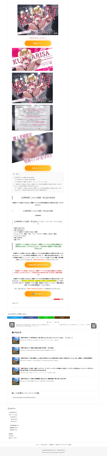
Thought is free (61, 452)
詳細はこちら (37, 43)
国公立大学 (14, 419)
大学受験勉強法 (14, 425)
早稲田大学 (13, 429)
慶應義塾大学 (14, 427)
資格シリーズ (12, 437)
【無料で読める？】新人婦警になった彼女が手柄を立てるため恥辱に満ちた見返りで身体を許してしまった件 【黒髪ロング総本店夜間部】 (56, 358)
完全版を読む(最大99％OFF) (37, 265)
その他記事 (13, 412)
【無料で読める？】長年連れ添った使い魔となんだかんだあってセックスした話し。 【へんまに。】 (46, 337)
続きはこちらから (38, 168)
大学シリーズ (13, 414)
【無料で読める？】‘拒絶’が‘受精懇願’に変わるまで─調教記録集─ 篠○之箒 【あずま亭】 (43, 378)
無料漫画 (16, 303)
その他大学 (13, 417)
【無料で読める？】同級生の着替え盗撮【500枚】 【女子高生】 (37, 348)
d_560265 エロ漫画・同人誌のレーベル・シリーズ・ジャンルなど (31, 181)
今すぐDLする (38, 294)
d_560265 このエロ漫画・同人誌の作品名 (24, 177)
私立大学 (14, 421)
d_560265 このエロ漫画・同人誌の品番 (25, 179)
